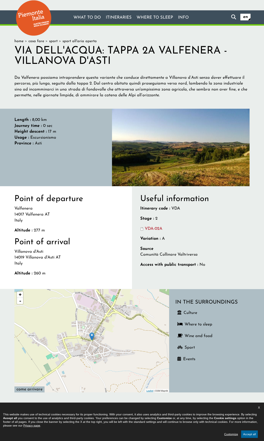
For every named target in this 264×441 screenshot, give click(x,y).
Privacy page (31, 425)
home (19, 41)
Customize (231, 434)
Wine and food (198, 336)
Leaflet (149, 390)
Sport (190, 348)
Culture (190, 313)
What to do (87, 17)
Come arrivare (29, 389)
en (245, 17)
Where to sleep (155, 17)
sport (53, 41)
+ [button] (20, 294)
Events (189, 359)
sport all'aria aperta (79, 41)
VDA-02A (153, 229)
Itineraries (119, 17)
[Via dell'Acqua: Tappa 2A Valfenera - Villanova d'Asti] (181, 147)
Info (183, 17)
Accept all (249, 434)
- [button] (20, 301)
